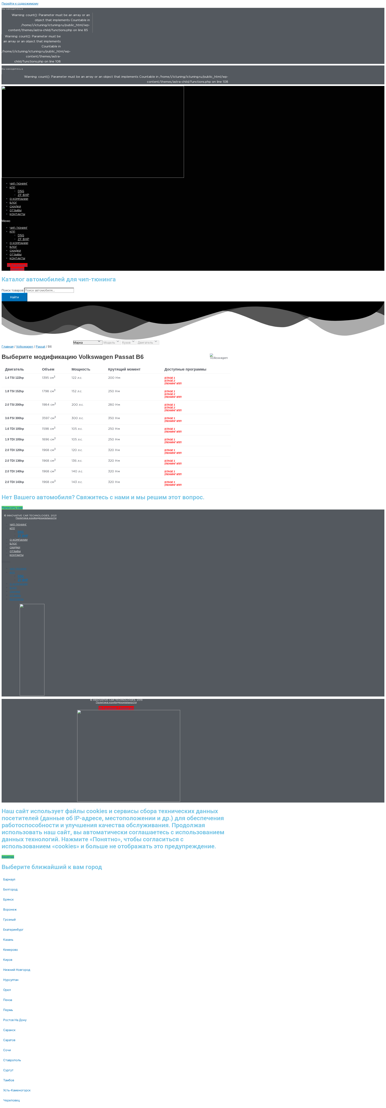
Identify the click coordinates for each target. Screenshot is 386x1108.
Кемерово (10, 950)
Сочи (7, 1050)
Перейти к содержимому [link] (20, 3)
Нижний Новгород (16, 970)
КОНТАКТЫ (17, 214)
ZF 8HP (23, 195)
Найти (14, 297)
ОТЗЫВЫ (16, 210)
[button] (82, 221)
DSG (21, 191)
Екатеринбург (13, 929)
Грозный (9, 919)
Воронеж (10, 909)
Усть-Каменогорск (17, 1090)
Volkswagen (24, 346)
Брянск (8, 899)
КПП (12, 188)
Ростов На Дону (15, 1020)
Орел (7, 990)
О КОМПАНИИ (19, 199)
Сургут (8, 1070)
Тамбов (8, 1080)
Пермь (8, 1010)
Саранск (9, 1030)
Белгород (10, 889)
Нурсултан (10, 980)
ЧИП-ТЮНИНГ (19, 184)
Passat (40, 346)
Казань (8, 940)
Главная (7, 346)
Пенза (7, 1000)
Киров (7, 960)
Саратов (9, 1040)
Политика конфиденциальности (36, 518)
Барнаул (9, 879)
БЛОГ (13, 203)
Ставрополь (12, 1060)
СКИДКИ (15, 207)
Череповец (11, 1100)
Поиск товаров (12, 290)
